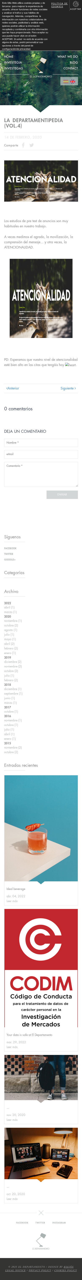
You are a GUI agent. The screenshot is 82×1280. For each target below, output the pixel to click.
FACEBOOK (10, 548)
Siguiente (68, 388)
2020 (7, 616)
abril (9, 607)
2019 (7, 657)
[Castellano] (65, 81)
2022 (7, 603)
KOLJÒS (69, 1267)
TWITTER (8, 554)
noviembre (13, 620)
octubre (11, 625)
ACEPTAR (75, 9)
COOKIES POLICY (65, 1270)
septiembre (13, 693)
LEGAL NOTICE (15, 1270)
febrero (11, 648)
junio (9, 698)
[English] (72, 81)
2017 (7, 707)
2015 (7, 743)
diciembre (12, 661)
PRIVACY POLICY (40, 1270)
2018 (7, 684)
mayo (10, 639)
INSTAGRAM (59, 1223)
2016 (7, 716)
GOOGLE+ (10, 559)
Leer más (12, 901)
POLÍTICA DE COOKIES (59, 5)
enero (10, 653)
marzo (10, 612)
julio (9, 634)
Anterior (13, 388)
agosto (10, 629)
